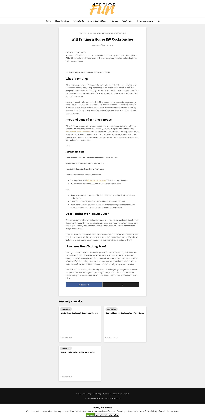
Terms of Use (107, 394)
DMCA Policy (97, 394)
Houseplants (78, 21)
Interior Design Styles (97, 21)
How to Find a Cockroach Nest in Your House (79, 313)
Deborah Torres (95, 45)
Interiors (114, 21)
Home (81, 33)
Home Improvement (145, 21)
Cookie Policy (117, 394)
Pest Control (127, 21)
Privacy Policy (86, 394)
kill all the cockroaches (96, 180)
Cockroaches (97, 33)
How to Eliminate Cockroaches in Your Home (124, 313)
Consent (90, 415)
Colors (48, 21)
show (84, 52)
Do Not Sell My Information (107, 415)
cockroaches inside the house (78, 131)
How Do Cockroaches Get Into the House (77, 352)
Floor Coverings (62, 21)
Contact (126, 394)
